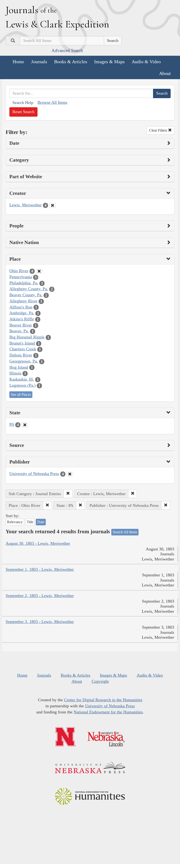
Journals (39, 61)
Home (18, 61)
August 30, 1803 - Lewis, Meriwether (38, 543)
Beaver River (20, 325)
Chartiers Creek (22, 349)
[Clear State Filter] (25, 425)
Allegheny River (23, 301)
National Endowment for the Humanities (108, 712)
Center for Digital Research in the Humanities (103, 699)
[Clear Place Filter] (39, 271)
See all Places (21, 395)
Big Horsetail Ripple (27, 337)
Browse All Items (52, 102)
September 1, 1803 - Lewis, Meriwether (40, 569)
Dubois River (20, 355)
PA (11, 424)
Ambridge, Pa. (21, 313)
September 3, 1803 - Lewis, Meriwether (40, 621)
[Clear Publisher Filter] (70, 474)
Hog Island (18, 367)
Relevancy (15, 522)
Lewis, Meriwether (25, 205)
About (165, 73)
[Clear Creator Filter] (52, 205)
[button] (68, 493)
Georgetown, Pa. (23, 361)
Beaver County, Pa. (25, 295)
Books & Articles (70, 61)
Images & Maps (109, 61)
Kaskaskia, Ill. (21, 379)
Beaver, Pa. (19, 331)
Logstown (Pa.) (22, 385)
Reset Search (23, 111)
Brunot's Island (22, 343)
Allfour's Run (20, 307)
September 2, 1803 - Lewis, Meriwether (40, 595)
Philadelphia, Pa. (23, 283)
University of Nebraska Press (34, 473)
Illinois (15, 373)
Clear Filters (158, 130)
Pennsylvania (20, 276)
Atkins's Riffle (21, 319)
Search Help (22, 102)
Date (40, 522)
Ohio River (18, 270)
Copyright (100, 681)
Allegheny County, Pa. (28, 288)
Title (30, 522)
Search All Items (125, 532)
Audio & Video (146, 61)
